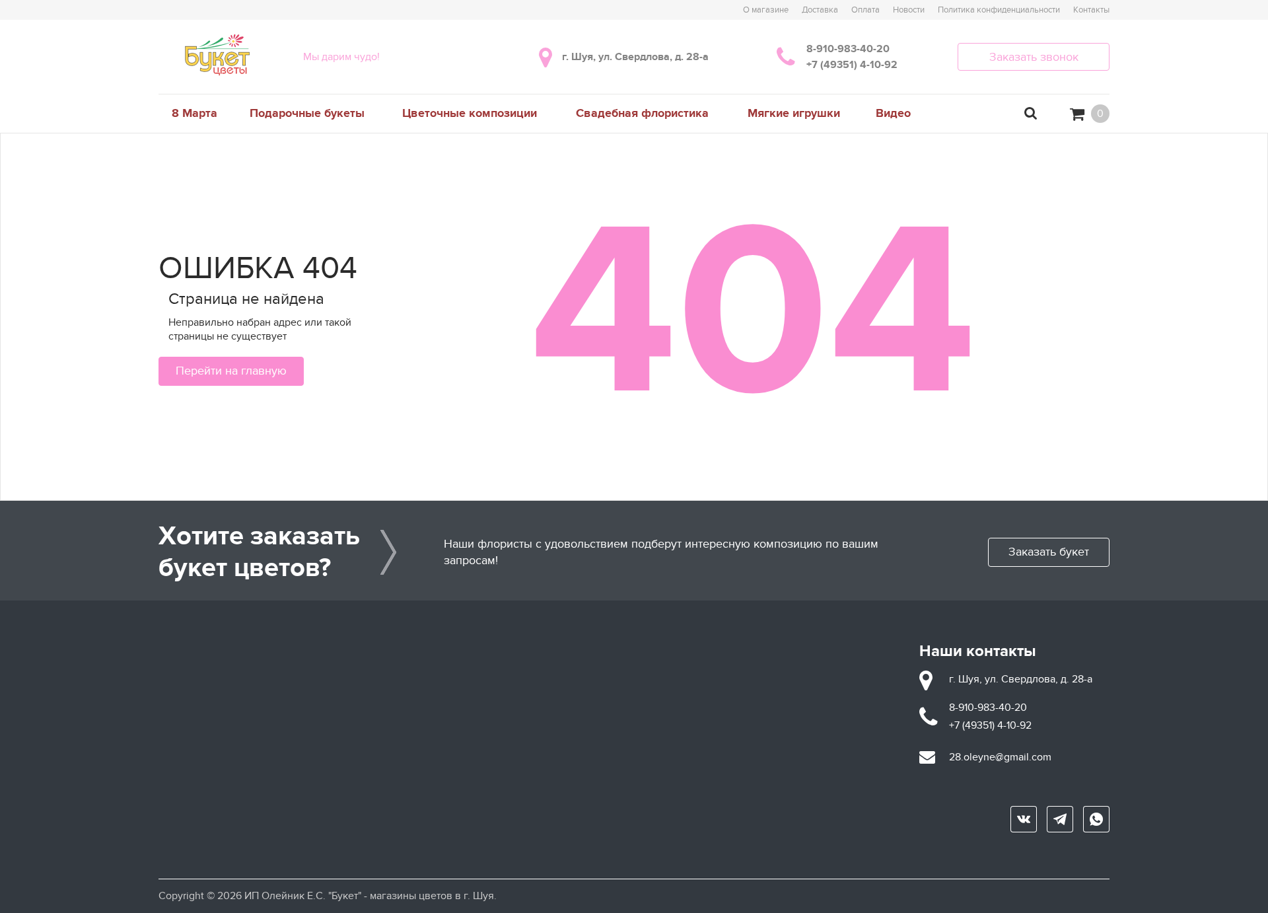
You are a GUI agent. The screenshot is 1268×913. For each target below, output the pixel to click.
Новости (909, 10)
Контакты (1091, 10)
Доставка (820, 10)
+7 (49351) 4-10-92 (852, 64)
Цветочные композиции (469, 113)
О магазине (766, 10)
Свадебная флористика (642, 113)
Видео (893, 113)
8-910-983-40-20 (848, 48)
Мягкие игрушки (794, 113)
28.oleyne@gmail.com (1000, 757)
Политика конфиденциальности (999, 10)
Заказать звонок (1033, 57)
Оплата (865, 10)
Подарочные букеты (307, 113)
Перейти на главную (231, 371)
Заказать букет (1048, 552)
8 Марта (194, 113)
